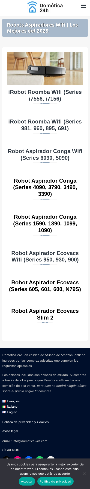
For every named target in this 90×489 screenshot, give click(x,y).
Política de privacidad (55, 481)
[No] (84, 473)
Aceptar (27, 481)
